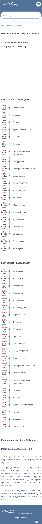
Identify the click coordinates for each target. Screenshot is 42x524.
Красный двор (13, 212)
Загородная (12, 234)
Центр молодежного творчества (16, 153)
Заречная (11, 329)
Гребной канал (14, 373)
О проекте (20, 511)
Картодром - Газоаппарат (16, 46)
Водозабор (12, 227)
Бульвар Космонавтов (17, 129)
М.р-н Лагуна (13, 190)
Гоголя (10, 122)
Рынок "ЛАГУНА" (14, 183)
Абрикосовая (13, 205)
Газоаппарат (13, 108)
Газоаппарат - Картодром (16, 42)
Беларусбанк (13, 161)
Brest (5, 4)
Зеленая (11, 144)
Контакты (29, 511)
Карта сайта (11, 511)
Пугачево (11, 336)
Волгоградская (13, 176)
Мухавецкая (12, 219)
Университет (13, 115)
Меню (38, 4)
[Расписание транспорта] (13, 4)
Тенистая (11, 198)
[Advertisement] (21, 71)
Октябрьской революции (18, 169)
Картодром (12, 248)
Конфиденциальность (24, 513)
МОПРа (11, 137)
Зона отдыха (12, 241)
